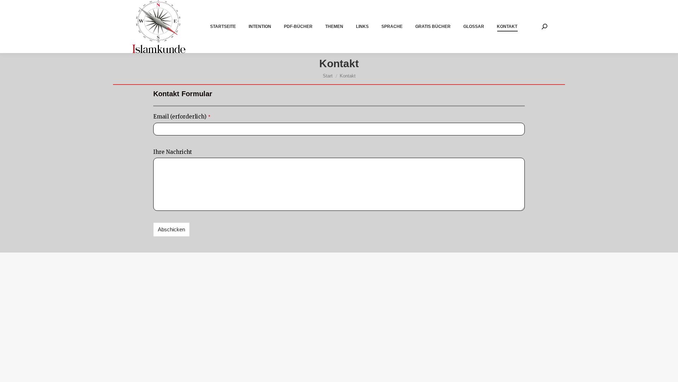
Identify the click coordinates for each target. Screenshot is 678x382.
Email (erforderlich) (181, 116)
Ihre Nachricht (172, 152)
